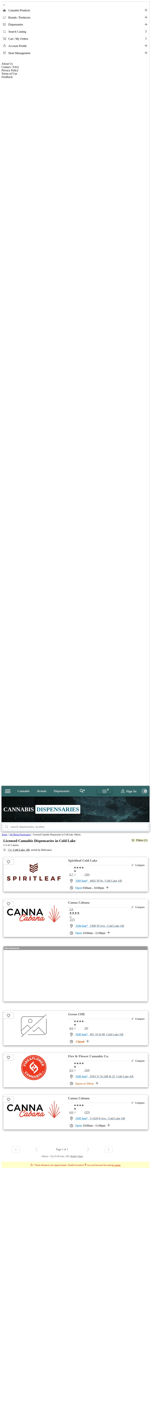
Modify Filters (76, 1156)
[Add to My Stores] (8, 862)
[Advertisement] (75, 975)
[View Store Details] (33, 876)
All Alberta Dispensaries (20, 834)
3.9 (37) (74, 914)
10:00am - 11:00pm (90, 933)
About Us (7, 63)
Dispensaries (15, 24)
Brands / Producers (19, 17)
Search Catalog (17, 31)
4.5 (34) (79, 1070)
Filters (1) (141, 840)
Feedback (7, 76)
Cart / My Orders (18, 38)
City (18, 850)
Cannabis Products (19, 10)
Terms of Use (9, 73)
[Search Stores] (82, 791)
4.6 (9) (78, 1028)
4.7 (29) (79, 874)
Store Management (19, 53)
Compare (140, 865)
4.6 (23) (79, 1112)
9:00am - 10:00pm (89, 887)
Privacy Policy (9, 70)
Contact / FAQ (10, 67)
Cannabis (23, 791)
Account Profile (17, 46)
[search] (6, 826)
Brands (41, 791)
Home (4, 834)
